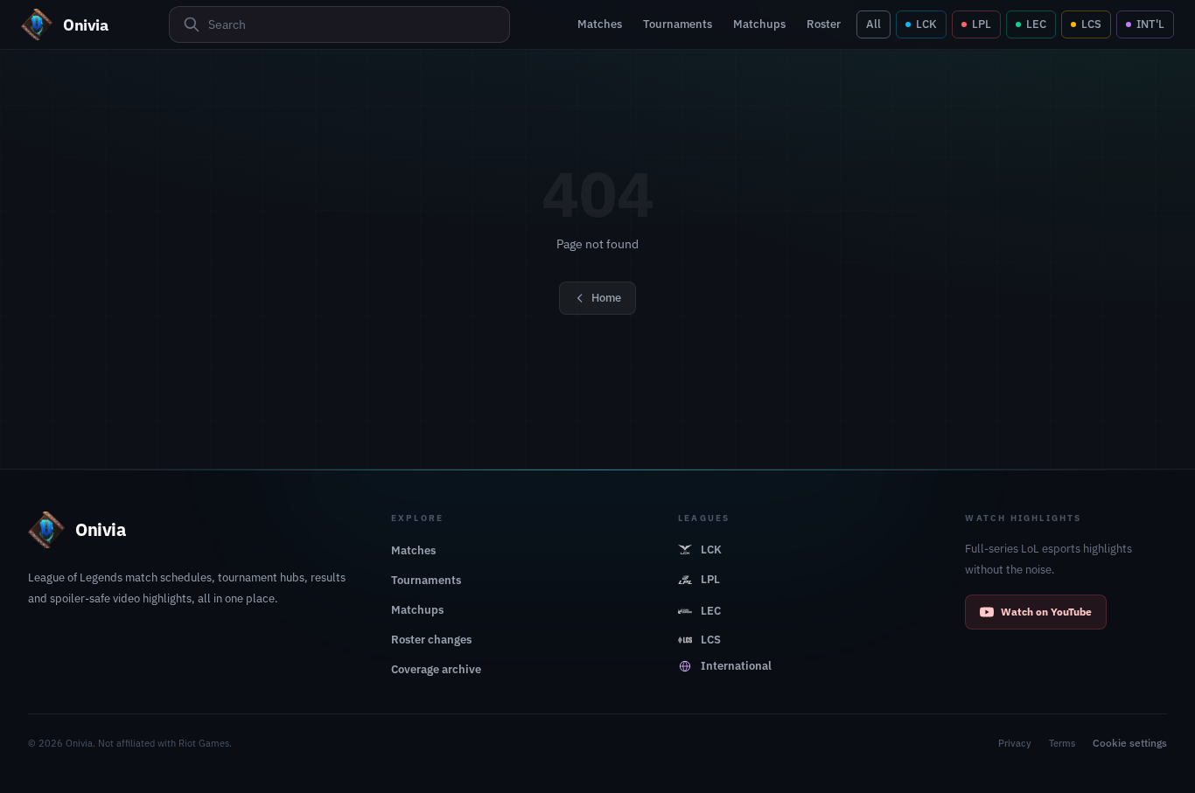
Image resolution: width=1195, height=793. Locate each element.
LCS (1091, 24)
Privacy (1014, 743)
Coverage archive (436, 669)
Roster (824, 24)
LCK (926, 24)
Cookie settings (1130, 742)
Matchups (759, 24)
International (736, 665)
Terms (1062, 743)
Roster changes (431, 639)
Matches (599, 24)
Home (606, 297)
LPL (981, 24)
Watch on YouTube (1046, 611)
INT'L (1150, 24)
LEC (1036, 24)
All (873, 24)
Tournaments (677, 24)
